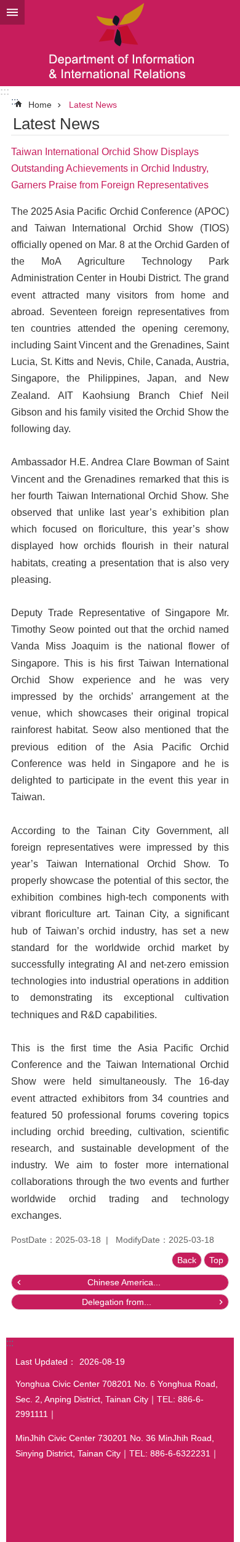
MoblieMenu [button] (12, 12)
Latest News (93, 105)
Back (186, 1260)
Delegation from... (116, 1302)
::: (4, 91)
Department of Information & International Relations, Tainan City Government (120, 43)
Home (40, 105)
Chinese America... (124, 1282)
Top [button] (216, 1260)
